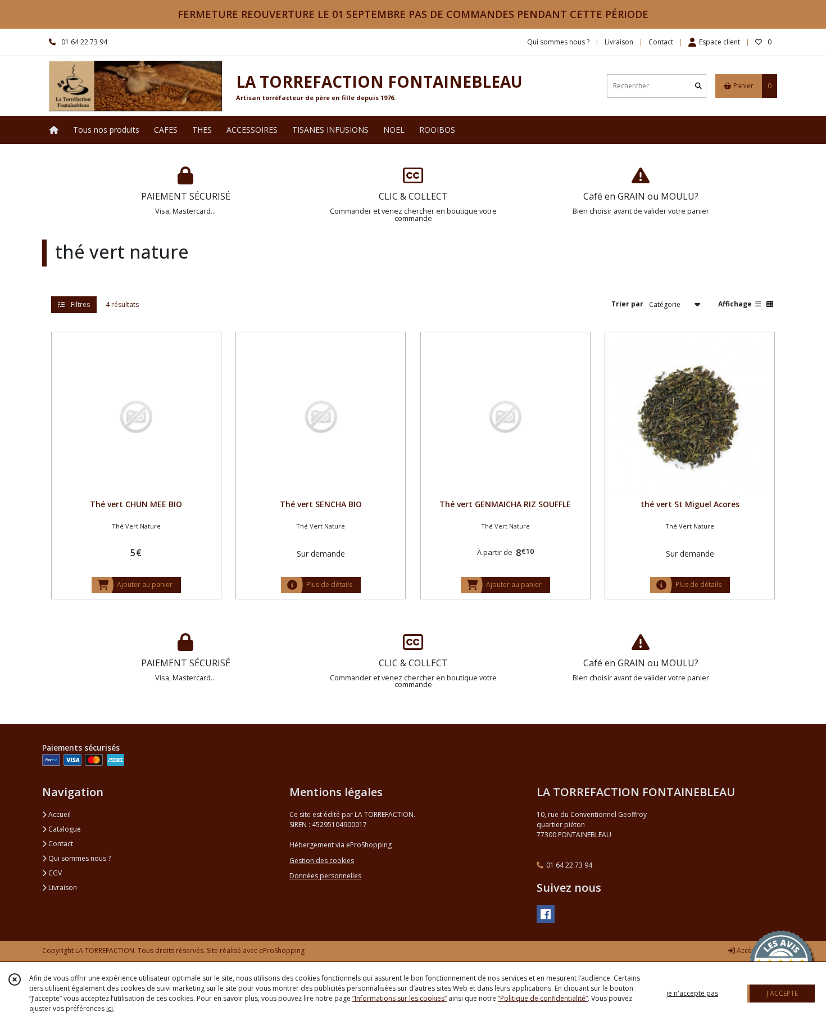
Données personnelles (325, 875)
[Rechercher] (698, 86)
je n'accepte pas (692, 993)
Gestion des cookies (321, 860)
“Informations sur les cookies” (399, 998)
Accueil (59, 814)
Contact (660, 42)
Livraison (62, 887)
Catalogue (64, 829)
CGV (54, 873)
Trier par (627, 304)
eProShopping (282, 950)
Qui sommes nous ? (79, 858)
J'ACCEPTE (782, 993)
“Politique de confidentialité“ (543, 998)
